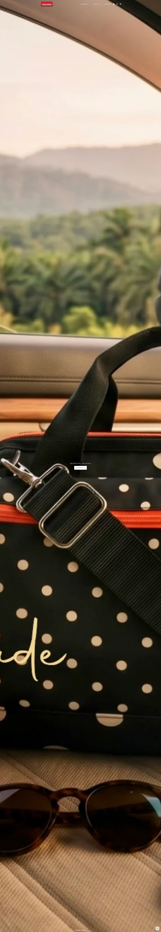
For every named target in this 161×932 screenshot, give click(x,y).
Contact (107, 4)
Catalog (96, 4)
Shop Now (80, 467)
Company (84, 4)
